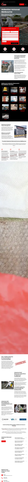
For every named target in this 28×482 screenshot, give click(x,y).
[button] (26, 4)
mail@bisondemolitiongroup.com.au (7, 475)
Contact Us (3, 441)
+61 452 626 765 (5, 478)
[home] (4, 4)
